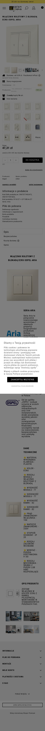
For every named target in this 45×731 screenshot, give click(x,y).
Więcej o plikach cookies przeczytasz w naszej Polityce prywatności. (21, 372)
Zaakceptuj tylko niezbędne (22, 386)
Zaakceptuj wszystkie (22, 379)
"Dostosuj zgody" (29, 367)
